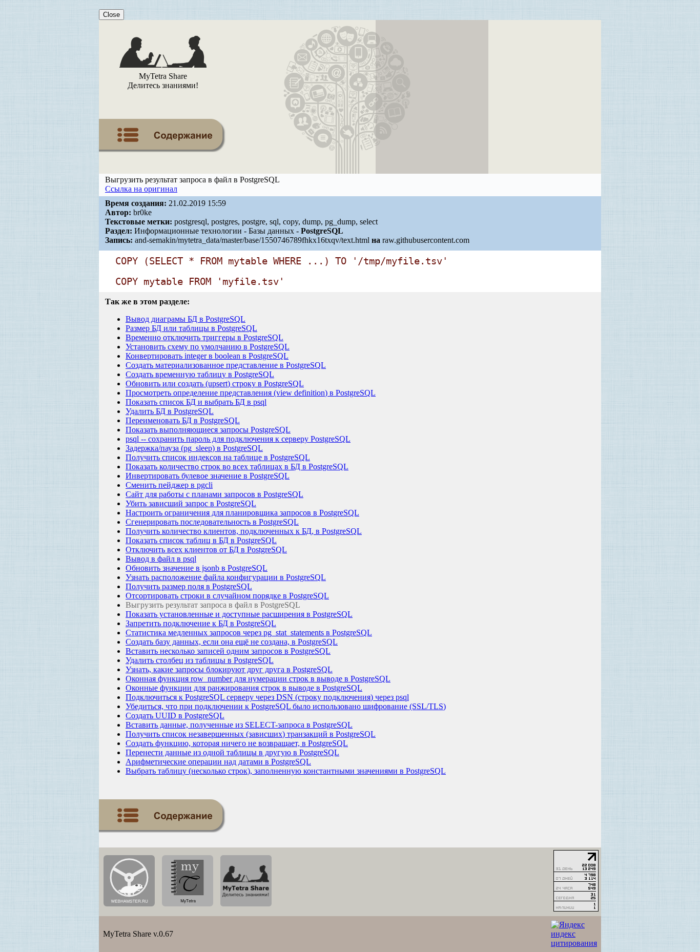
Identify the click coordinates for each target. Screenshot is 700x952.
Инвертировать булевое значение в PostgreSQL (208, 475)
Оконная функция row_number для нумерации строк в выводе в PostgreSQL (258, 678)
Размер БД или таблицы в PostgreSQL (191, 328)
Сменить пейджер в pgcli (169, 485)
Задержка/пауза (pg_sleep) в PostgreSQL (194, 448)
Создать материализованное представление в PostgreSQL (226, 365)
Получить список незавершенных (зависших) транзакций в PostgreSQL (251, 734)
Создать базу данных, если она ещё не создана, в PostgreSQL (232, 641)
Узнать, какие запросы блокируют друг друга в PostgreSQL (229, 669)
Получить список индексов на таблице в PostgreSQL (218, 457)
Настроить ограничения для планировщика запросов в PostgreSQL (242, 512)
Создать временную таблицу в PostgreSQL (200, 374)
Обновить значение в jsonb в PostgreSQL (196, 568)
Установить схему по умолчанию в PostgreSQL (208, 346)
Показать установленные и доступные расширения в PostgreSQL (239, 614)
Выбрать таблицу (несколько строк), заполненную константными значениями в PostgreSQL (286, 771)
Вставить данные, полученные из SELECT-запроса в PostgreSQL (239, 724)
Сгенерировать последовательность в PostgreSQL (212, 522)
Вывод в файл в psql (161, 558)
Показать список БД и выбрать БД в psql (196, 402)
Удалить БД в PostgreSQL (170, 411)
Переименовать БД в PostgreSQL (183, 420)
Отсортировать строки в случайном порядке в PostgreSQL (227, 595)
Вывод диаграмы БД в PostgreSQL (185, 319)
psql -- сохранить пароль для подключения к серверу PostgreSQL (238, 438)
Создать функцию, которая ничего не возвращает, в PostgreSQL (237, 743)
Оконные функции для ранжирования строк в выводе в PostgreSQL (244, 688)
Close (111, 14)
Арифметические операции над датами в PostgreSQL (218, 761)
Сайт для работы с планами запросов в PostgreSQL (214, 494)
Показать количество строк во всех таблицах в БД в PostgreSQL (237, 466)
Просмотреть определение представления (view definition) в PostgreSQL (251, 392)
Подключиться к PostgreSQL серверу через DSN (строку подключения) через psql (267, 697)
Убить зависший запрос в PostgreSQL (191, 503)
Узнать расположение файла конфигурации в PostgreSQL (226, 577)
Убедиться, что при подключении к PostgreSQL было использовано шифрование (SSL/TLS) (286, 706)
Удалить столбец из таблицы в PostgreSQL (200, 660)
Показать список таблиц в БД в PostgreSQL (201, 540)
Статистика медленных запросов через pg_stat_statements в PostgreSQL (249, 632)
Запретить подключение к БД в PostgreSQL (201, 623)
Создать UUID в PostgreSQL (175, 715)
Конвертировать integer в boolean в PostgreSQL (207, 355)
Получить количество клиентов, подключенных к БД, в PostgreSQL (244, 531)
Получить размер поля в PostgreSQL (189, 586)
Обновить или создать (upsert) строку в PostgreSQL (215, 383)
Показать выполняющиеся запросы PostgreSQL (208, 429)
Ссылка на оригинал (141, 188)
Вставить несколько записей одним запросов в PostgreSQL (228, 651)
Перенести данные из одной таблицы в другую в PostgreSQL (232, 752)
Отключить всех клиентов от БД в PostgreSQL (206, 549)
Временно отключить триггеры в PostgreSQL (204, 337)
